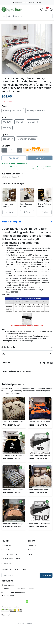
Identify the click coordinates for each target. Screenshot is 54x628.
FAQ (4, 354)
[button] (4, 16)
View (11, 212)
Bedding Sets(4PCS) (36, 110)
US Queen (33, 122)
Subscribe (46, 575)
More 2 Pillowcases (27, 139)
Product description (11, 221)
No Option (8, 139)
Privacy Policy (7, 550)
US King (7, 127)
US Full (19, 122)
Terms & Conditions (9, 554)
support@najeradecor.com (14, 592)
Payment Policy (7, 563)
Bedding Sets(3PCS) (12, 110)
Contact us (32, 545)
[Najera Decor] (12, 9)
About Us (31, 550)
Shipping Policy (7, 545)
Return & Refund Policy (11, 559)
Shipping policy (9, 347)
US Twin (7, 122)
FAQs (30, 554)
